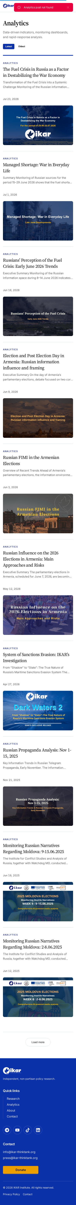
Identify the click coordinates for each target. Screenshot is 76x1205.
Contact (12, 1116)
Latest (8, 46)
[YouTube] (17, 1130)
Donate (20, 1170)
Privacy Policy (11, 1194)
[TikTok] (28, 1130)
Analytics (13, 1104)
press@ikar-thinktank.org (20, 1158)
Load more (38, 1042)
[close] (68, 7)
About (11, 1110)
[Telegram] (7, 1130)
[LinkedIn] (38, 1130)
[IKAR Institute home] (12, 1071)
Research (13, 1098)
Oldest (21, 46)
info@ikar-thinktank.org (19, 1152)
